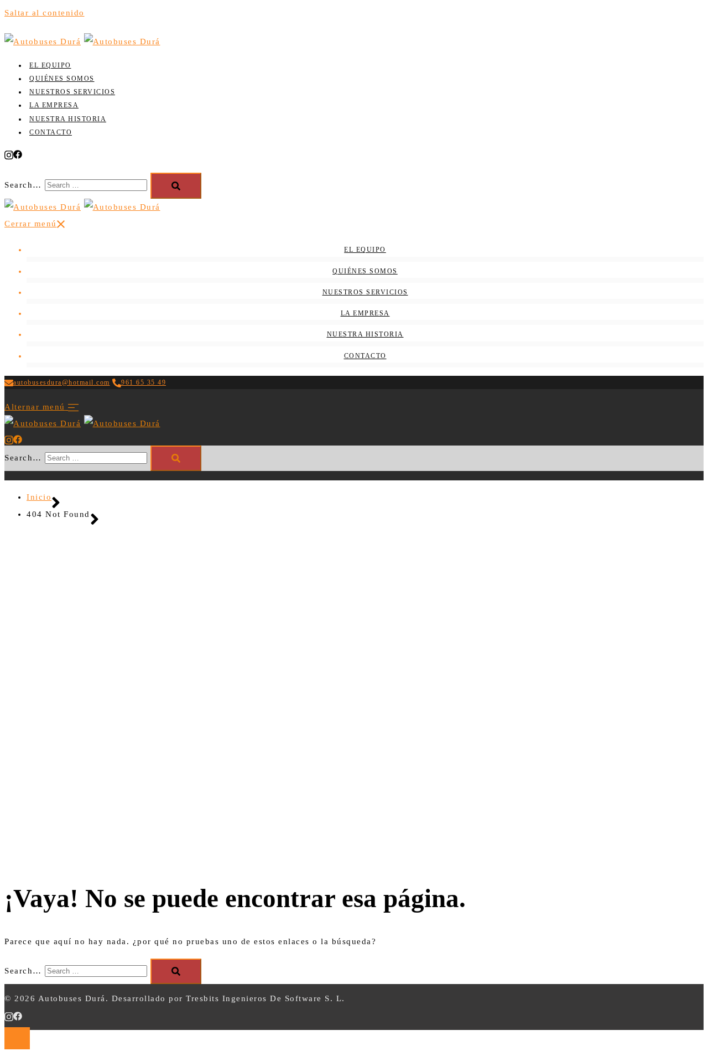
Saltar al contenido (44, 12)
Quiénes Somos (62, 78)
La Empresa (54, 105)
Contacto (50, 132)
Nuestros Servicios (72, 92)
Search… (23, 184)
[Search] (175, 186)
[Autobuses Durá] (42, 41)
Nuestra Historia (67, 119)
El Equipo (50, 65)
